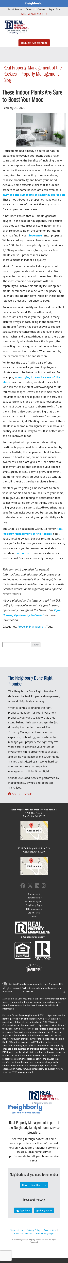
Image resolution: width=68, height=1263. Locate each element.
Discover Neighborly (32, 1185)
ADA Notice (28, 991)
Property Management (31, 626)
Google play (45, 1210)
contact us (23, 553)
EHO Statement (33, 909)
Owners (41, 9)
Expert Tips (54, 9)
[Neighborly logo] (34, 3)
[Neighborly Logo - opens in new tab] (35, 1108)
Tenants (30, 9)
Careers (33, 916)
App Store (24, 1210)
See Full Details (22, 794)
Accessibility (50, 1230)
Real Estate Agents (33, 901)
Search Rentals (15, 9)
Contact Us (33, 894)
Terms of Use (17, 1230)
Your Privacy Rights (45, 1233)
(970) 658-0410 (39, 14)
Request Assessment (34, 43)
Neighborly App (33, 905)
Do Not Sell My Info (22, 1233)
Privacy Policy (33, 1230)
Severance (35, 235)
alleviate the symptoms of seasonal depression (33, 195)
